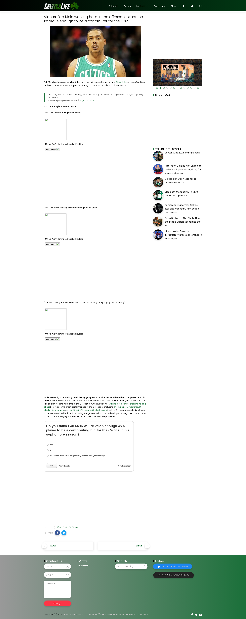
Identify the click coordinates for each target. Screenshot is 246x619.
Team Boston (142, 614)
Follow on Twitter (174, 566)
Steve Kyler (121, 82)
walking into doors (118, 403)
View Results (64, 466)
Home (66, 614)
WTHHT (73, 614)
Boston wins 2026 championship (182, 152)
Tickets (127, 6)
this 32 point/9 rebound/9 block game (88, 410)
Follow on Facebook (174, 575)
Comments (159, 6)
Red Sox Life (107, 614)
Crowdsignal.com (124, 466)
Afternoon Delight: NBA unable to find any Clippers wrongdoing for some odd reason (183, 169)
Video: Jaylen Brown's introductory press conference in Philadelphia (183, 235)
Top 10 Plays (92, 614)
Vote (51, 466)
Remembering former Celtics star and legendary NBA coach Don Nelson (182, 208)
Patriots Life (119, 614)
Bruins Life (130, 614)
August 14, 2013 (86, 100)
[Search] (200, 6)
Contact (81, 614)
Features (140, 6)
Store (173, 6)
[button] (57, 532)
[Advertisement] (95, 501)
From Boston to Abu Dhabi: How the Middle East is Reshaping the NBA (183, 221)
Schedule (113, 6)
